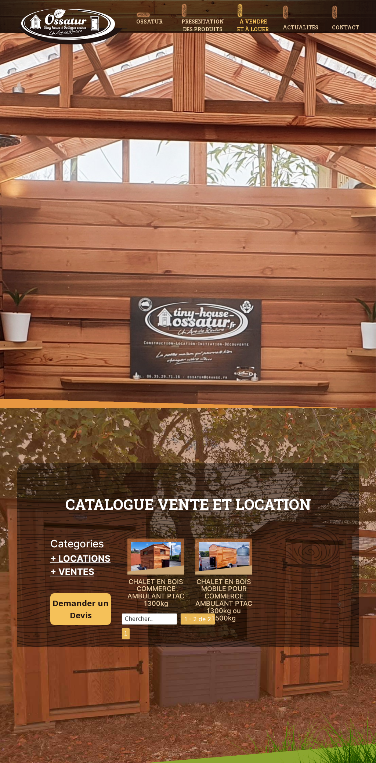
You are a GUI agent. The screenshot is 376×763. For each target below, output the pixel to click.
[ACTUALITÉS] (304, 4)
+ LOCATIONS (80, 558)
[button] (206, 2)
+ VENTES (72, 571)
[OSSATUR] (156, 10)
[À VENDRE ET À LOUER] (257, 2)
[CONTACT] (349, 4)
